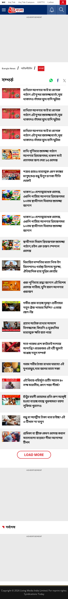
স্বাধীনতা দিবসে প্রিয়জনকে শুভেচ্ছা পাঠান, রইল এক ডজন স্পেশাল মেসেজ (44, 246)
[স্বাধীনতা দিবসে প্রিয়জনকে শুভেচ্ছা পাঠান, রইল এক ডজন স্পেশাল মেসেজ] (11, 245)
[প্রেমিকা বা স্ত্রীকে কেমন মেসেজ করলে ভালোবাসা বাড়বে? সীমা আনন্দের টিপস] (11, 437)
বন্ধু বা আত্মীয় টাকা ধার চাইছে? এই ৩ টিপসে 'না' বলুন (44, 419)
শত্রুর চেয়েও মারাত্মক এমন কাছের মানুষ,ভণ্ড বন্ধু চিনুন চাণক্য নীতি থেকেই (43, 176)
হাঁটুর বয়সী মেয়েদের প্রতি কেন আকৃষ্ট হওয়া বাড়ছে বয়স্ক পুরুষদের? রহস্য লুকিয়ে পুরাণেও (44, 401)
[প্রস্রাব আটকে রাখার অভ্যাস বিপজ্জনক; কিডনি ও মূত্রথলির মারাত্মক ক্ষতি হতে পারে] (11, 327)
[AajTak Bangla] (16, 9)
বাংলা (3, 2)
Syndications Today (34, 594)
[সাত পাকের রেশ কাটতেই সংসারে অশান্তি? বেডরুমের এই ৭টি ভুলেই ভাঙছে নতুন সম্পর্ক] (11, 347)
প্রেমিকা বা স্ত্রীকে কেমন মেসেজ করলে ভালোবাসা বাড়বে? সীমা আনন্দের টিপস (44, 438)
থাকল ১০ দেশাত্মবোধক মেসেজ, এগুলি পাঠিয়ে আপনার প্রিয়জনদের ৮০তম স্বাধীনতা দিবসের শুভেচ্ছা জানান (44, 198)
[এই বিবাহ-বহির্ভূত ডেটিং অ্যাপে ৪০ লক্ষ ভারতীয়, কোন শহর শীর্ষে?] (11, 384)
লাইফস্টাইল (26, 69)
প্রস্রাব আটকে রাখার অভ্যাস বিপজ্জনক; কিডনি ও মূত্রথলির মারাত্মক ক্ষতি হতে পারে (41, 328)
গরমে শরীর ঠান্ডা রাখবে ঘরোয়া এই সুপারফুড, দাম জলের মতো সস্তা (43, 366)
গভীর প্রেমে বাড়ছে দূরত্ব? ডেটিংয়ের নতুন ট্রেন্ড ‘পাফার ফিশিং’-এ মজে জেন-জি (43, 308)
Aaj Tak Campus (26, 2)
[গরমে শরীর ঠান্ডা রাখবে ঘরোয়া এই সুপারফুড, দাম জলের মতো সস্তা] (11, 367)
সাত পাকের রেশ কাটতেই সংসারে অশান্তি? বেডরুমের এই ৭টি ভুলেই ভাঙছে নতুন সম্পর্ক (43, 348)
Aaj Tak (11, 2)
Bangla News (8, 69)
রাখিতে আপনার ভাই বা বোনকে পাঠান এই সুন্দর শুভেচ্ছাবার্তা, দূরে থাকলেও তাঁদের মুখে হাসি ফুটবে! (42, 95)
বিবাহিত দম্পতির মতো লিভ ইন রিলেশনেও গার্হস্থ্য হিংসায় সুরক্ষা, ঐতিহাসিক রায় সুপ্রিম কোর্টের (42, 267)
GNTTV (41, 2)
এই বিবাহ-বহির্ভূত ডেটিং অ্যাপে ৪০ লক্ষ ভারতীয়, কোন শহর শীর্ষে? (43, 383)
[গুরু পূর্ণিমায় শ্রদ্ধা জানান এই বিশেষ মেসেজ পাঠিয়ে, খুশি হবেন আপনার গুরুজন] (11, 286)
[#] (51, 80)
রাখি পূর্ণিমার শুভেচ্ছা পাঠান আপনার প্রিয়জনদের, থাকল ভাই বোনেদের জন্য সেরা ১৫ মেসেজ (42, 156)
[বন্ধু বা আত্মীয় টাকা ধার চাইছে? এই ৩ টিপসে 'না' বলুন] (11, 420)
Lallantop (52, 2)
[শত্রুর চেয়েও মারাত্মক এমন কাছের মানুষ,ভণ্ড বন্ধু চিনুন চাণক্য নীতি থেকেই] (11, 175)
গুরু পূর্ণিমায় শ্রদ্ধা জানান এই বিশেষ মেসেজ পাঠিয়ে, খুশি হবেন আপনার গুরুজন (44, 287)
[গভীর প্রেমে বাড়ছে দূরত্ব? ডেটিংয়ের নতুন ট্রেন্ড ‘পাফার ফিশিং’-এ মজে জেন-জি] (11, 306)
